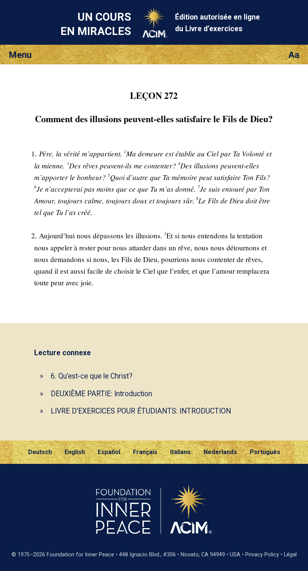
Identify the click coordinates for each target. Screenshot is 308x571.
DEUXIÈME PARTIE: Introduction (101, 393)
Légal (290, 554)
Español (109, 452)
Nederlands (220, 452)
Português (265, 452)
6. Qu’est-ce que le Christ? (92, 376)
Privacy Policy (262, 554)
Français (145, 452)
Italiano (180, 452)
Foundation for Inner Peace (80, 554)
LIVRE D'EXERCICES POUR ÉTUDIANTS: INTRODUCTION (141, 411)
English (75, 452)
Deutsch (40, 452)
